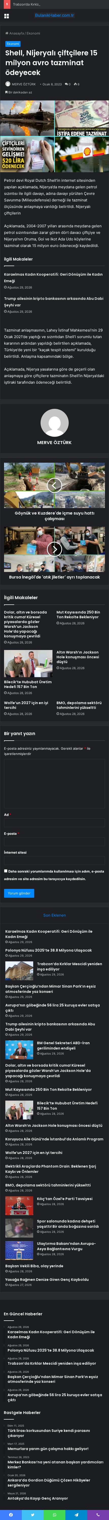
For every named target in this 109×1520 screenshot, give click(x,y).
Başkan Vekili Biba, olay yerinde (34, 1266)
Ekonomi (33, 33)
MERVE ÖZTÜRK (24, 84)
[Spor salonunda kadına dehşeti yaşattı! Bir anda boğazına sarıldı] (19, 1228)
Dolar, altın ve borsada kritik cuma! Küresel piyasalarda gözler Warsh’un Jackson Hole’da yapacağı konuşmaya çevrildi (25, 624)
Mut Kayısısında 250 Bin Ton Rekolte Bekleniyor (78, 615)
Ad (7, 815)
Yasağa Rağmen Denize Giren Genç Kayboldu (47, 1279)
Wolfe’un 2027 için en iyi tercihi (26, 705)
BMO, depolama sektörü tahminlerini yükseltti (79, 705)
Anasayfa (16, 33)
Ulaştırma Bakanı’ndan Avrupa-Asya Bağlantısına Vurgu (66, 1246)
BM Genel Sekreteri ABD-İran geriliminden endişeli (63, 1045)
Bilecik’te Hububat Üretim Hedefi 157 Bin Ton (28, 684)
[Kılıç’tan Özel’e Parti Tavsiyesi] (19, 1205)
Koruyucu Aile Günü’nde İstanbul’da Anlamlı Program (54, 1139)
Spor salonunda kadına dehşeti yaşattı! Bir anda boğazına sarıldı (68, 1224)
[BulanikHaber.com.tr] (54, 15)
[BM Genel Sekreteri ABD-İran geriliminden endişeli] (19, 1049)
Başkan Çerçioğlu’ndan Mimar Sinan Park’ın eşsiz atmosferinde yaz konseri (50, 989)
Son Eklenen (54, 915)
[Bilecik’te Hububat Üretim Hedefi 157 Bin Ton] (28, 663)
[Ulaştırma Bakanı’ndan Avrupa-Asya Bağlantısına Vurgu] (19, 1250)
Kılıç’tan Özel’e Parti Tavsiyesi (65, 1198)
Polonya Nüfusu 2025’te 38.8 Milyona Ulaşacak (48, 950)
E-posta (11, 833)
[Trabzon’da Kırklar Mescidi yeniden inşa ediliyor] (19, 970)
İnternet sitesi (15, 852)
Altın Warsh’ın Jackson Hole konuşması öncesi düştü (78, 657)
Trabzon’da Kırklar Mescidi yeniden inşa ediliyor (50, 4)
